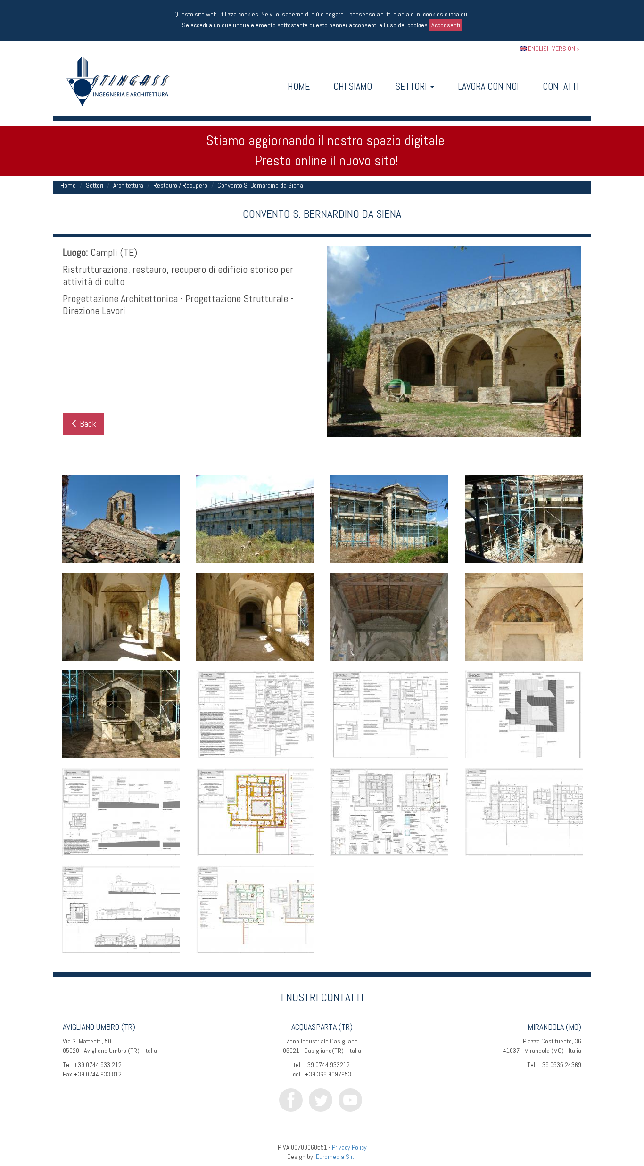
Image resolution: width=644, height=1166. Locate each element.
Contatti (561, 86)
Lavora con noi (488, 86)
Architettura (128, 185)
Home (299, 86)
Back (87, 423)
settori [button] (412, 86)
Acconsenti (445, 25)
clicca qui (457, 14)
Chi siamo (352, 86)
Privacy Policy (349, 1147)
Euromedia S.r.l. (336, 1156)
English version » (553, 48)
